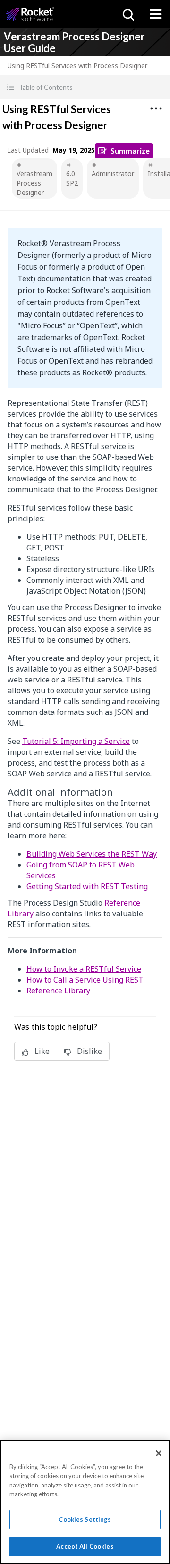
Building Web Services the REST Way (91, 854)
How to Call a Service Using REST (85, 980)
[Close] (158, 1453)
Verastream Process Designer (34, 183)
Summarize (130, 150)
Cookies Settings (85, 1519)
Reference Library (58, 990)
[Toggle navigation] (155, 14)
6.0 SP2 (72, 178)
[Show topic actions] (155, 108)
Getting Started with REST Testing (87, 886)
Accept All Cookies (84, 1546)
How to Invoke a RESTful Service (83, 969)
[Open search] (127, 14)
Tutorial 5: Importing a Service (76, 741)
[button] (85, 87)
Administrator (113, 173)
